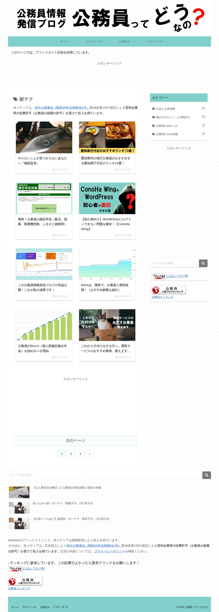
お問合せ (45, 607)
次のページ (75, 440)
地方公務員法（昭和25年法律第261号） (62, 107)
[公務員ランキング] (169, 289)
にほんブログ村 (177, 276)
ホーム (14, 607)
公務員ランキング (162, 296)
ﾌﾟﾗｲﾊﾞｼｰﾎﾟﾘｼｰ (61, 607)
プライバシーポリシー (109, 551)
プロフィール (29, 607)
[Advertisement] (109, 74)
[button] (203, 263)
